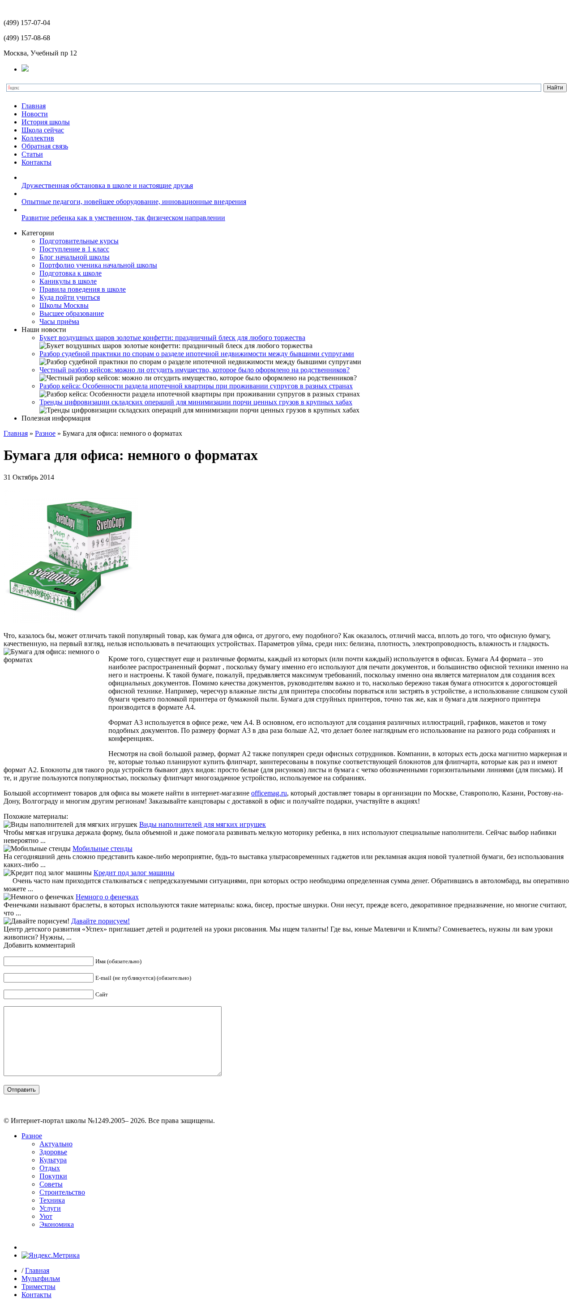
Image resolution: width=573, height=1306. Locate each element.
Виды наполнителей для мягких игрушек (202, 824)
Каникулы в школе (68, 281)
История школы (45, 122)
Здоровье (53, 1152)
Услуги (50, 1208)
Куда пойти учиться (69, 297)
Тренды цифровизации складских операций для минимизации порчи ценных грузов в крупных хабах (195, 402)
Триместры (38, 1286)
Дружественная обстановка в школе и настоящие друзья (107, 185)
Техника (52, 1200)
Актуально (56, 1144)
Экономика (56, 1224)
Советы (51, 1184)
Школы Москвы (64, 305)
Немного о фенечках (107, 897)
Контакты (36, 162)
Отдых (49, 1168)
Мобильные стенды (103, 848)
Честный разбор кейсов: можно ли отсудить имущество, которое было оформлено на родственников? (194, 370)
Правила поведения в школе (82, 289)
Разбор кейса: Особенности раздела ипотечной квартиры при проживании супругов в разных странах (196, 386)
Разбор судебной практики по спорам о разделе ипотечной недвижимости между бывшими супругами (196, 353)
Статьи (32, 154)
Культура (53, 1160)
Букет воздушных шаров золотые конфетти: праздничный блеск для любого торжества (172, 337)
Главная (33, 106)
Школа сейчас (42, 130)
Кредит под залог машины (134, 872)
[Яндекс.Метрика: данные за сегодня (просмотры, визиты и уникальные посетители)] (50, 1255)
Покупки (53, 1176)
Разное (45, 433)
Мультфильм (40, 1278)
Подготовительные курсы (79, 241)
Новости (34, 114)
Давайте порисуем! (100, 921)
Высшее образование (71, 313)
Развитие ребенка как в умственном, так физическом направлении (123, 217)
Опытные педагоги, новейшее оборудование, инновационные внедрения (133, 201)
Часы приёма (59, 321)
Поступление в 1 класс (74, 249)
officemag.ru (269, 793)
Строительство (62, 1192)
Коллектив (37, 138)
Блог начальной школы (74, 257)
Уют (45, 1216)
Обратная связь (44, 146)
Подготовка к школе (70, 273)
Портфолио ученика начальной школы (98, 265)
